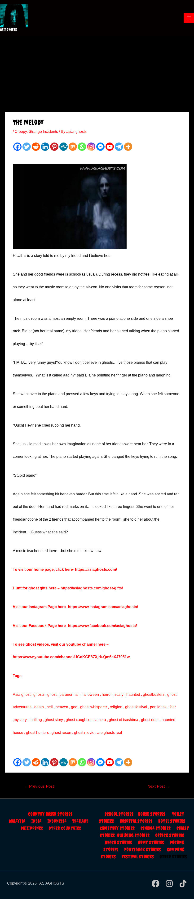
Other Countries (65, 828)
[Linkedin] (45, 147)
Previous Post (39, 786)
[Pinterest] (54, 147)
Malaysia (17, 821)
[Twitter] (26, 147)
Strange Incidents (43, 132)
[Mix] (73, 147)
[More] (128, 147)
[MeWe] (63, 147)
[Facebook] (17, 147)
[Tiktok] (183, 883)
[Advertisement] (97, 71)
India (39, 821)
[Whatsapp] (82, 147)
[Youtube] (110, 147)
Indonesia (59, 821)
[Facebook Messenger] (100, 147)
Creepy (21, 132)
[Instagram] (91, 147)
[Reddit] (36, 147)
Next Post (158, 786)
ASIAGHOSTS (8, 29)
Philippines (35, 828)
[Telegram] (119, 147)
